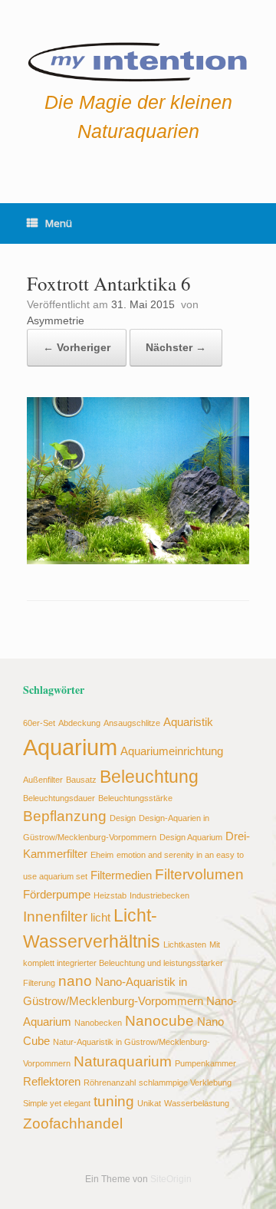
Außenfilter (43, 779)
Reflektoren (51, 1081)
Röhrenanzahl (110, 1082)
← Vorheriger (76, 347)
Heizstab (110, 895)
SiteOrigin (171, 1179)
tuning (114, 1100)
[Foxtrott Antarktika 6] (138, 560)
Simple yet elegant (56, 1103)
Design (123, 818)
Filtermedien (121, 875)
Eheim (101, 854)
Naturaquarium (123, 1061)
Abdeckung (79, 723)
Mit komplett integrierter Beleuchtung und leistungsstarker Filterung (123, 963)
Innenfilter (55, 916)
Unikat (149, 1103)
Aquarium (70, 747)
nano (75, 980)
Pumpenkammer (205, 1063)
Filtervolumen (199, 874)
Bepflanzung (65, 815)
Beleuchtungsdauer (59, 798)
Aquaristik (188, 721)
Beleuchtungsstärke (135, 798)
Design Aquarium (190, 837)
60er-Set (39, 723)
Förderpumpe (56, 894)
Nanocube (159, 1020)
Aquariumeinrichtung (171, 750)
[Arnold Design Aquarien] (138, 59)
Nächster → (176, 347)
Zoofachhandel (73, 1123)
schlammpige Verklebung (185, 1082)
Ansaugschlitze (132, 723)
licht (100, 917)
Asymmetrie (55, 320)
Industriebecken (159, 895)
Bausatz (81, 779)
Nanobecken (98, 1022)
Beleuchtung (149, 777)
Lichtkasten (184, 944)
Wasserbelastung (196, 1103)
